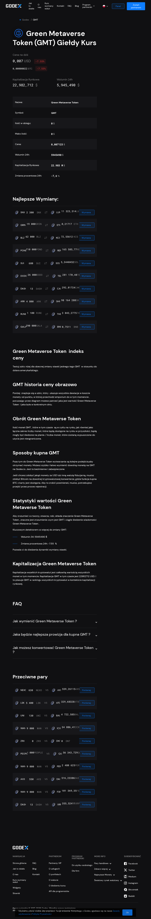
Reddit (131, 896)
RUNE (23, 314)
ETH (59, 225)
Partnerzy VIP (55, 863)
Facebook (133, 864)
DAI (58, 779)
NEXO (23, 690)
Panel (118, 6)
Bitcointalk (133, 890)
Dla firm (75, 871)
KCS (58, 238)
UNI (22, 715)
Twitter (131, 870)
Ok (127, 912)
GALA (23, 327)
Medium (132, 877)
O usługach (54, 869)
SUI (22, 263)
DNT (58, 741)
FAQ (69, 6)
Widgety (17, 888)
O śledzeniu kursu (57, 886)
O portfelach (55, 874)
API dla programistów (59, 891)
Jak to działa (19, 869)
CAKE (60, 289)
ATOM (59, 703)
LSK (22, 703)
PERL (59, 766)
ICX (59, 728)
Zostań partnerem (136, 6)
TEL (59, 276)
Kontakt (60, 6)
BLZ (22, 238)
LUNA (59, 212)
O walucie (53, 880)
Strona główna (19, 863)
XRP (59, 804)
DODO (24, 276)
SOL (58, 263)
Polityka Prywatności (41, 914)
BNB (59, 327)
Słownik (16, 893)
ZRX (22, 741)
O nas (39, 6)
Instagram (133, 883)
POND (23, 250)
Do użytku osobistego (82, 865)
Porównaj (86, 690)
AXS (59, 690)
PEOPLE (24, 754)
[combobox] (88, 6)
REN (59, 250)
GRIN (23, 225)
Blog (77, 6)
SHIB (58, 301)
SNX (22, 212)
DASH (23, 289)
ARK (22, 301)
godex (25, 19)
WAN (23, 728)
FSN (59, 792)
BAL (58, 715)
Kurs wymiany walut (49, 6)
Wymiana (86, 212)
